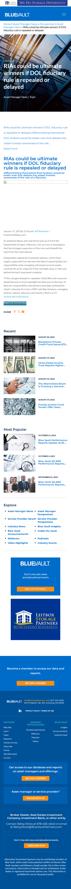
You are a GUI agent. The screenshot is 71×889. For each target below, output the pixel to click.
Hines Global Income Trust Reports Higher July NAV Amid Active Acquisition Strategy (51, 364)
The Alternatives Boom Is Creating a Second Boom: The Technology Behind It (52, 385)
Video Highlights (18, 542)
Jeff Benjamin (42, 231)
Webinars (13, 538)
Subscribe (8, 746)
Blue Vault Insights (49, 526)
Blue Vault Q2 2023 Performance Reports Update (51, 462)
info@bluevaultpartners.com (36, 700)
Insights (64, 727)
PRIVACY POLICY (33, 711)
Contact (7, 758)
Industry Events (47, 542)
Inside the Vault (47, 530)
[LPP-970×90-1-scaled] (36, 5)
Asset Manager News (16, 96)
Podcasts (43, 538)
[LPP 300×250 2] (35, 640)
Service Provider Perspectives (47, 520)
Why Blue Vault (10, 754)
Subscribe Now (36, 845)
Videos (35, 741)
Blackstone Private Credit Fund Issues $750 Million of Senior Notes (52, 343)
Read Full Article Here (15, 302)
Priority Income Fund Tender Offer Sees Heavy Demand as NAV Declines (52, 406)
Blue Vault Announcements (18, 532)
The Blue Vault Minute (35, 730)
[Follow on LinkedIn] (21, 711)
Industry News (16, 526)
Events (6, 750)
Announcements (60, 731)
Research (8, 739)
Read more (11, 148)
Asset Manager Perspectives (47, 513)
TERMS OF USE (47, 711)
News (6, 735)
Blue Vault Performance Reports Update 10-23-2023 (52, 441)
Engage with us (36, 798)
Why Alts (7, 727)
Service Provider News (21, 518)
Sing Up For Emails (35, 589)
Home (7, 23)
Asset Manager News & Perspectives (33, 23)
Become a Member (35, 683)
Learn (6, 731)
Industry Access (10, 742)
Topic (33, 96)
